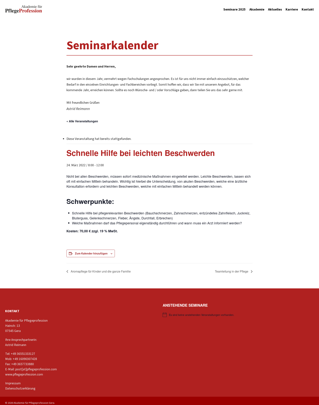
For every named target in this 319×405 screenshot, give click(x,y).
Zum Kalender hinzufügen (91, 253)
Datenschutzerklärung (20, 388)
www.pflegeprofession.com (24, 374)
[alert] (238, 315)
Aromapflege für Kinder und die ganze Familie (100, 271)
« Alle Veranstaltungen (82, 121)
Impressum (13, 383)
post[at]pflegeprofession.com (36, 369)
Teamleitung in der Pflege (232, 271)
